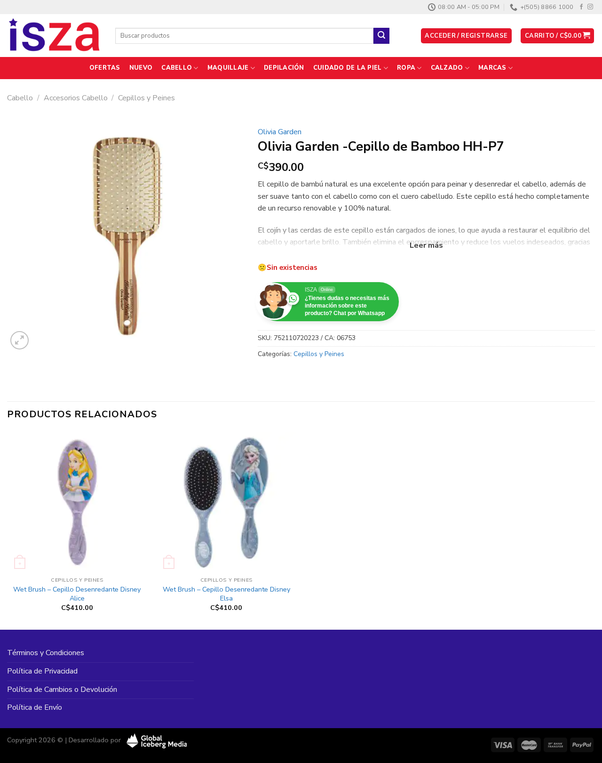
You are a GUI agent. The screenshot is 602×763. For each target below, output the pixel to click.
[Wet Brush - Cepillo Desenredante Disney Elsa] (226, 502)
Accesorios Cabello (76, 98)
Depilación (284, 68)
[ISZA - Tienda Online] (54, 36)
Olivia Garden (279, 132)
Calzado (447, 68)
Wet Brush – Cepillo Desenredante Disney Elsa (226, 593)
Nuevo (140, 68)
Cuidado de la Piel (347, 68)
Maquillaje (228, 68)
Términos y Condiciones (45, 653)
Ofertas (104, 68)
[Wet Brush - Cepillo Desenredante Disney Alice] (77, 502)
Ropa (406, 68)
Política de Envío (34, 707)
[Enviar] (381, 36)
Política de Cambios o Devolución (62, 689)
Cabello (176, 68)
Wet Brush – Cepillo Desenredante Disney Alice (77, 593)
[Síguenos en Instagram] (590, 7)
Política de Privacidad (42, 671)
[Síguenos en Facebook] (581, 7)
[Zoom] (19, 340)
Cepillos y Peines (146, 98)
